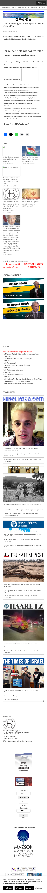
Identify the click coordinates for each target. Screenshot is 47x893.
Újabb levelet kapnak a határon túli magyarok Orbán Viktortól (30, 159)
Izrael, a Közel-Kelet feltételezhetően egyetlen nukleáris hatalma (30, 202)
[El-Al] (26, 871)
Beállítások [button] (8, 888)
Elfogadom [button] (19, 888)
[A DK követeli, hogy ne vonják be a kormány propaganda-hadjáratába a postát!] (11, 171)
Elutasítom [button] (29, 888)
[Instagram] (30, 20)
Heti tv (6, 346)
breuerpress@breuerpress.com (18, 732)
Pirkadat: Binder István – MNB (13, 295)
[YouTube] (20, 20)
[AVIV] (14, 871)
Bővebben (38, 888)
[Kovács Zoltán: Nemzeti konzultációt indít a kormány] (11, 151)
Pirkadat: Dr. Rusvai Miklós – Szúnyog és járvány (19, 316)
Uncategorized (23, 261)
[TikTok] (23, 20)
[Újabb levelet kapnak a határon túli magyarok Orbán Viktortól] (31, 151)
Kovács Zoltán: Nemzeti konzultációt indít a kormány (11, 159)
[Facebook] (17, 20)
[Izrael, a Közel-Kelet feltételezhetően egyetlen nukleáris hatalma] (31, 194)
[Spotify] (26, 20)
